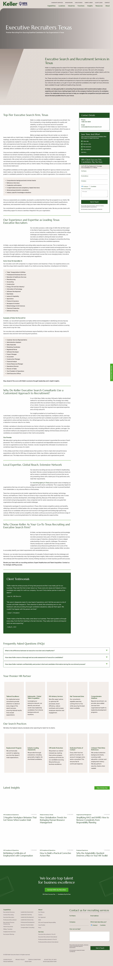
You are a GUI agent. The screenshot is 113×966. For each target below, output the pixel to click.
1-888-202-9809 (86, 122)
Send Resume (69, 2)
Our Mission (41, 912)
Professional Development (27, 922)
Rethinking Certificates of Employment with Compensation (18, 854)
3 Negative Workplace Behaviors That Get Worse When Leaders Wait (20, 818)
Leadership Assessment (27, 912)
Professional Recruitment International (48, 942)
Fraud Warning (8, 961)
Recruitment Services (9, 912)
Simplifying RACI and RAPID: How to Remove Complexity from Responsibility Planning (92, 820)
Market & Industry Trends (46, 814)
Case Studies (78, 2)
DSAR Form (28, 961)
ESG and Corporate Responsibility (47, 922)
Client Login (98, 2)
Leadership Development (27, 917)
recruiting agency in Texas (41, 482)
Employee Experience (82, 850)
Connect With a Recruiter (111, 372)
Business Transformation (27, 925)
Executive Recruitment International (47, 937)
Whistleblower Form (49, 961)
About (107, 6)
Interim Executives (8, 926)
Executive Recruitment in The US (46, 934)
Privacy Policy (20, 959)
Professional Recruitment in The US (47, 939)
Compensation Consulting (27, 927)
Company (83, 181)
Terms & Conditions (34, 959)
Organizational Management (83, 814)
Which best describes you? (98, 922)
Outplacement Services (9, 931)
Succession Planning (8, 934)
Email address (84, 176)
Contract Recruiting (8, 914)
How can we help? (86, 188)
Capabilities (7, 909)
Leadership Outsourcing (27, 919)
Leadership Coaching (26, 914)
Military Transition (7, 929)
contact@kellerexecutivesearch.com (91, 127)
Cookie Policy (7, 959)
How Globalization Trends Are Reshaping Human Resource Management (53, 820)
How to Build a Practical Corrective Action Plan (55, 854)
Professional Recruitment (9, 920)
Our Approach (42, 917)
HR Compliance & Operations (11, 814)
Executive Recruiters (8, 917)
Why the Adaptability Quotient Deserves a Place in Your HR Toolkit (92, 854)
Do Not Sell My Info (50, 959)
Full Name (83, 171)
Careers (40, 914)
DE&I (39, 920)
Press (39, 927)
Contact (107, 2)
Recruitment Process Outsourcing (8, 923)
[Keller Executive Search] (16, 4)
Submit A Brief (89, 2)
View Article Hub (102, 788)
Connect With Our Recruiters (56, 890)
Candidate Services (57, 2)
